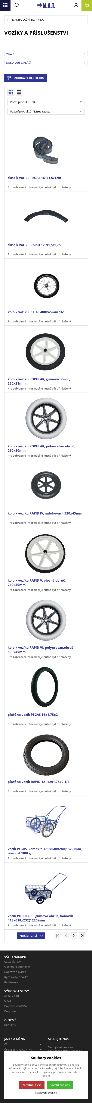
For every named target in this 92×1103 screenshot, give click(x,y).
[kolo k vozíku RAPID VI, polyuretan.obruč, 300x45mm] (46, 620)
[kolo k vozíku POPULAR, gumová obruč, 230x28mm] (46, 351)
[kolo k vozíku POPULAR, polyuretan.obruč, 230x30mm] (46, 419)
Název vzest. (41, 111)
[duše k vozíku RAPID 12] (46, 217)
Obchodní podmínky (17, 967)
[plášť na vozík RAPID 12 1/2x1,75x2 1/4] (46, 754)
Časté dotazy (12, 961)
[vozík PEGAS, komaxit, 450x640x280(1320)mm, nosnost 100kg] (46, 821)
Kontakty (10, 1025)
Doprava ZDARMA (15, 1006)
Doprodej (10, 1011)
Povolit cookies (60, 1085)
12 (33, 102)
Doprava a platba (15, 972)
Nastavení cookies (46, 1092)
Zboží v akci (11, 996)
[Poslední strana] (82, 935)
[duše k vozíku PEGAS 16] (46, 150)
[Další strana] (74, 935)
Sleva (7, 1001)
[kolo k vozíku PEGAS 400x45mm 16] (46, 284)
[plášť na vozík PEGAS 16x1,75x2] (46, 687)
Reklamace (11, 982)
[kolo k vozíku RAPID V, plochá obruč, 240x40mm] (46, 553)
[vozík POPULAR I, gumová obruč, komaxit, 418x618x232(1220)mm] (46, 888)
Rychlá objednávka (16, 977)
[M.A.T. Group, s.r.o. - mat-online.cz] (46, 5)
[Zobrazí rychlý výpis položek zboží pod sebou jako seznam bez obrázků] (19, 92)
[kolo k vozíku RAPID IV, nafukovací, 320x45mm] (46, 486)
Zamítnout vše (31, 1085)
